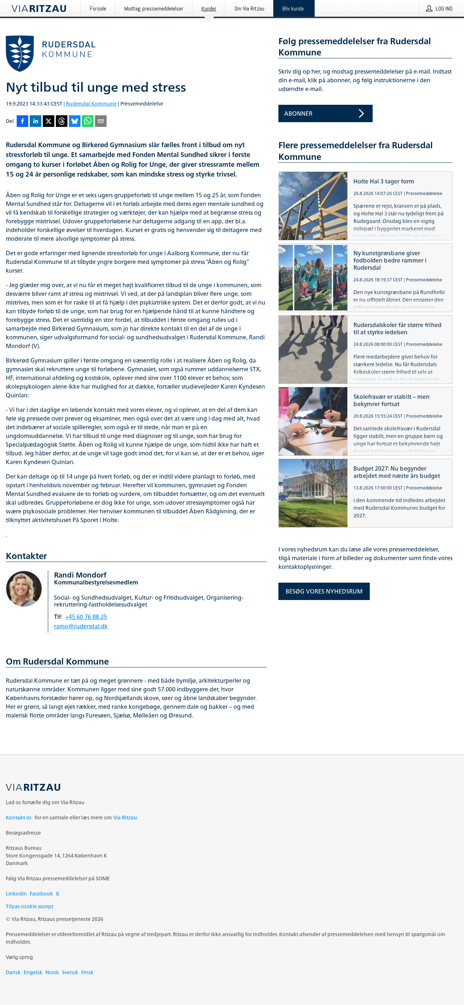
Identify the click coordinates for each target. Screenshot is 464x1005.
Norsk (52, 972)
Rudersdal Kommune (91, 103)
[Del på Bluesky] (74, 121)
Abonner (298, 113)
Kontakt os (19, 817)
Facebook (41, 893)
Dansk (13, 972)
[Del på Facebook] (22, 121)
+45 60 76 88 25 (86, 616)
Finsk (87, 972)
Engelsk (33, 972)
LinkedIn (16, 893)
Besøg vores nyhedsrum (324, 591)
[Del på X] (48, 121)
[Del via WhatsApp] (88, 121)
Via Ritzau (125, 817)
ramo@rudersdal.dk (81, 626)
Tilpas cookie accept (29, 906)
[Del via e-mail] (101, 121)
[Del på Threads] (61, 121)
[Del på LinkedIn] (35, 121)
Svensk (70, 972)
